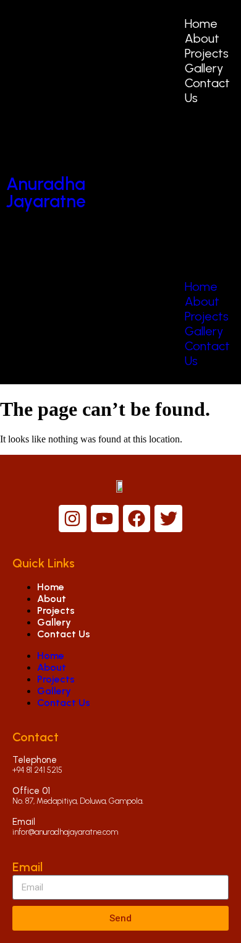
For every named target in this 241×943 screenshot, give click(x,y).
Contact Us (63, 634)
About (202, 38)
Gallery (204, 68)
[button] (197, 192)
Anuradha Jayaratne (46, 192)
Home (201, 23)
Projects (207, 53)
